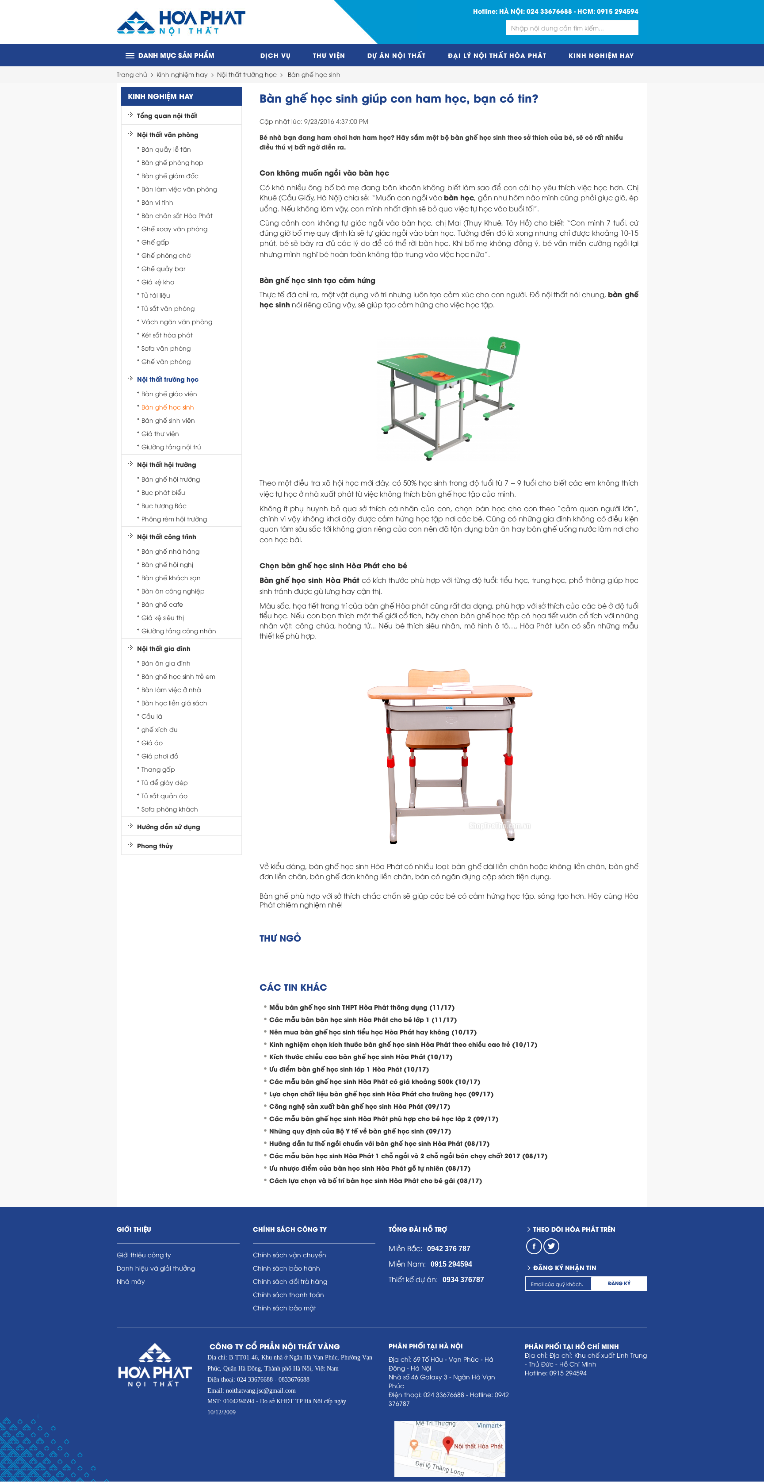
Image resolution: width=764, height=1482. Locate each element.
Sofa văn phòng (166, 348)
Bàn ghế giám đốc (170, 175)
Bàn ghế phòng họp (172, 162)
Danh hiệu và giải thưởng (156, 1268)
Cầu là (151, 716)
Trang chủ (132, 74)
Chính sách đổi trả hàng (290, 1281)
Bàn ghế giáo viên (169, 393)
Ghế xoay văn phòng (174, 228)
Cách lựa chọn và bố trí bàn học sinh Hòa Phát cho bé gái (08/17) (375, 1180)
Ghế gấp (155, 241)
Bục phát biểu (163, 492)
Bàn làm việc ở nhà (171, 689)
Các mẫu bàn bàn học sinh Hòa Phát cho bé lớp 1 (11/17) (363, 1019)
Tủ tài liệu (155, 295)
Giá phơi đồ (159, 755)
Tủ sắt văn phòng (168, 308)
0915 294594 (617, 10)
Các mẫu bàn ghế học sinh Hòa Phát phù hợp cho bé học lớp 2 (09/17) (384, 1118)
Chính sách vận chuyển (289, 1254)
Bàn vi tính (157, 202)
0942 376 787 (448, 1248)
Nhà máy (131, 1281)
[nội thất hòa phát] (181, 22)
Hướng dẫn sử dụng (168, 826)
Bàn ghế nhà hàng (170, 551)
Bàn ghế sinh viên (168, 420)
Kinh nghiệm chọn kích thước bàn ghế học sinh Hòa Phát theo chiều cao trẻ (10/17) (403, 1044)
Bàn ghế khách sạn (171, 577)
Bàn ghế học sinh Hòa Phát (309, 579)
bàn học (459, 197)
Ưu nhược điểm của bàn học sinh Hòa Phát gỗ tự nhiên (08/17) (370, 1167)
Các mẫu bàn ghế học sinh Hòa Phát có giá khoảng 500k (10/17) (375, 1081)
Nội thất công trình (166, 536)
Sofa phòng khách (169, 808)
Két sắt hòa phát (167, 334)
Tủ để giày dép (164, 782)
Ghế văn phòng (166, 361)
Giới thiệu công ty (144, 1254)
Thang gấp (158, 769)
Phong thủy (155, 845)
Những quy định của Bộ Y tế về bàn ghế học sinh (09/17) (360, 1130)
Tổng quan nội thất (167, 115)
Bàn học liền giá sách (174, 702)
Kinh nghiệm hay (601, 55)
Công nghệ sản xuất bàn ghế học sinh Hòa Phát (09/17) (360, 1106)
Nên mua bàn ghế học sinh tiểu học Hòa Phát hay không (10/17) (373, 1031)
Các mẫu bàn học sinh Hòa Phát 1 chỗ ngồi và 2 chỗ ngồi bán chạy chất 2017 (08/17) (408, 1155)
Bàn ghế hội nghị (167, 564)
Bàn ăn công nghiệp (173, 590)
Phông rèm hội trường (174, 518)
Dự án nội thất (396, 55)
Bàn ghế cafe (162, 604)
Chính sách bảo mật (284, 1307)
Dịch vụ (275, 55)
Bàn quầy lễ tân (166, 149)
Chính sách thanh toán (288, 1294)
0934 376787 (463, 1279)
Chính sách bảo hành (286, 1268)
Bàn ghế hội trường (170, 479)
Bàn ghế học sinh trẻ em (178, 676)
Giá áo (152, 742)
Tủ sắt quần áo (164, 795)
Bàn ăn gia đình (166, 663)
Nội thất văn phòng (168, 134)
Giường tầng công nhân (178, 630)
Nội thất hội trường (166, 464)
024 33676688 (549, 10)
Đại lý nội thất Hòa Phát (497, 55)
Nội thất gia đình (164, 648)
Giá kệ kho (157, 281)
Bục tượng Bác (164, 505)
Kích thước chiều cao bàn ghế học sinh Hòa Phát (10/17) (361, 1056)
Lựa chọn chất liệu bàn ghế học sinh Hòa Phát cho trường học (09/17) (381, 1093)
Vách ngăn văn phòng (176, 321)
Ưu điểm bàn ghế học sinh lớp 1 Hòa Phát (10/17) (349, 1068)
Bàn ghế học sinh (314, 74)
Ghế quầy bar (163, 268)
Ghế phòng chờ (166, 255)
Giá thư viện (160, 433)
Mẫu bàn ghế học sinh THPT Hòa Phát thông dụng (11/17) (362, 1006)
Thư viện (329, 55)
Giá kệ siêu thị (162, 617)
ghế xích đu (159, 729)
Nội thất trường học (247, 74)
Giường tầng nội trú (171, 446)
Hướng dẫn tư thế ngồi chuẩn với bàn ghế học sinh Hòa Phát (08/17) (379, 1143)
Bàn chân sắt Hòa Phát (177, 215)
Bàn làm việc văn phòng (179, 188)
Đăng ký (619, 1283)
